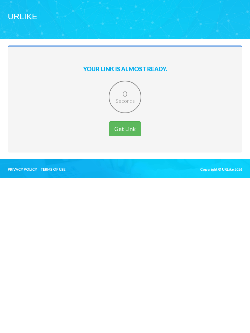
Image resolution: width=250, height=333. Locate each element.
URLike (22, 16)
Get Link (125, 128)
